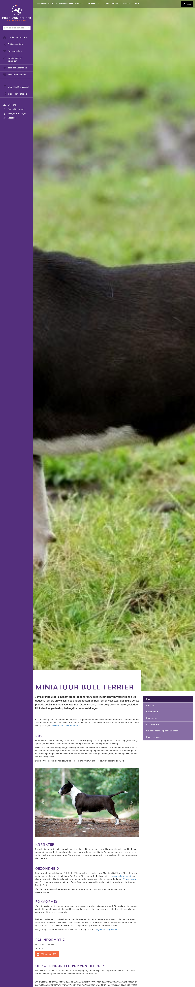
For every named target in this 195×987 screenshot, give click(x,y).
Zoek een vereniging (17, 68)
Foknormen (151, 718)
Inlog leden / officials (17, 94)
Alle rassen (91, 3)
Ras (148, 699)
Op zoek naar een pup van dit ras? (162, 731)
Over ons (12, 105)
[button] (43, 802)
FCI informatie (152, 724)
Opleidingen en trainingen (15, 59)
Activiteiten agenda (17, 75)
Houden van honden (17, 37)
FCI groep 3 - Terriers (109, 3)
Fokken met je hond (17, 44)
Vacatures (12, 118)
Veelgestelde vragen (17, 114)
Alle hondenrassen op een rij (71, 3)
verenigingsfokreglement (119, 875)
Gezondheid (152, 712)
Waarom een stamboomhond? (65, 726)
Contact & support (16, 109)
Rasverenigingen (154, 737)
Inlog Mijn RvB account (18, 87)
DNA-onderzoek (130, 878)
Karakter (150, 706)
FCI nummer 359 (48, 953)
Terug (188, 4)
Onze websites (14, 51)
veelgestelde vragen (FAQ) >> (107, 928)
